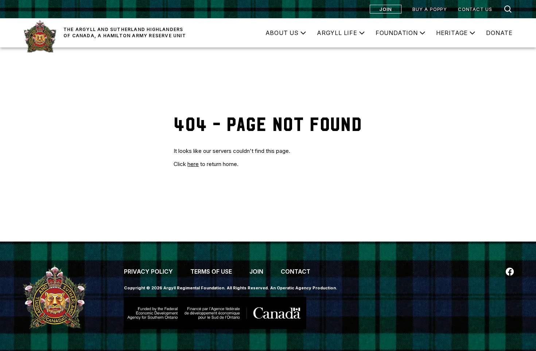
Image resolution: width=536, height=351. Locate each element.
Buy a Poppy (429, 9)
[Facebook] (509, 271)
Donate (499, 32)
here (193, 164)
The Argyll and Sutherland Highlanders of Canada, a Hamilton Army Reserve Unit (124, 32)
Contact (295, 271)
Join (385, 9)
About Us (282, 32)
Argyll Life (337, 32)
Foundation (397, 32)
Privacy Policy (148, 271)
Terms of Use (211, 271)
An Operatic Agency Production (303, 287)
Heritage (452, 32)
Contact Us (475, 9)
